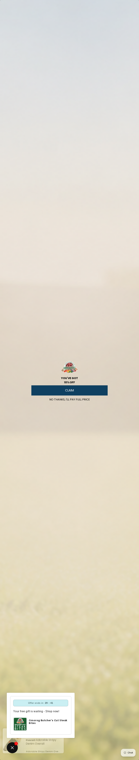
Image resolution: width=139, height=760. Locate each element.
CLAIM (69, 390)
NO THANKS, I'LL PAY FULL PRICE (69, 399)
